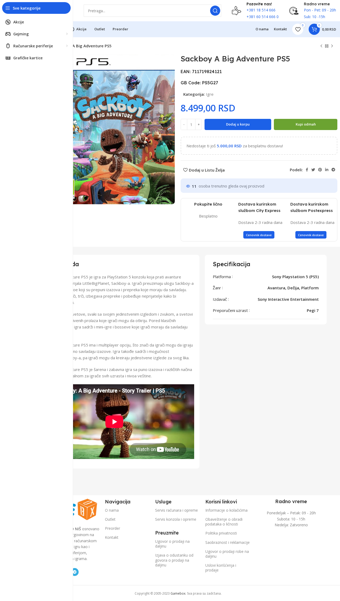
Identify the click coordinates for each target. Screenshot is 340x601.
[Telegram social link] (333, 169)
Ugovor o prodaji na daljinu (172, 544)
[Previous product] (321, 46)
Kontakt (111, 537)
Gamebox (178, 593)
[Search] (215, 11)
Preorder (112, 528)
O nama (112, 510)
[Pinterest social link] (320, 169)
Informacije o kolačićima (226, 510)
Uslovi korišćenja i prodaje (220, 568)
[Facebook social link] (307, 169)
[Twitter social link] (313, 169)
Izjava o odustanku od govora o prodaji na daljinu (174, 560)
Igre (210, 94)
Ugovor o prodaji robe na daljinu (227, 554)
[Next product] (332, 46)
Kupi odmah (306, 124)
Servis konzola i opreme (175, 519)
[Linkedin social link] (327, 169)
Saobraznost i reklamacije (227, 542)
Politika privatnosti (221, 533)
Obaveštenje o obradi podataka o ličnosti (224, 522)
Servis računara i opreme (176, 510)
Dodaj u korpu (238, 124)
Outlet (110, 519)
